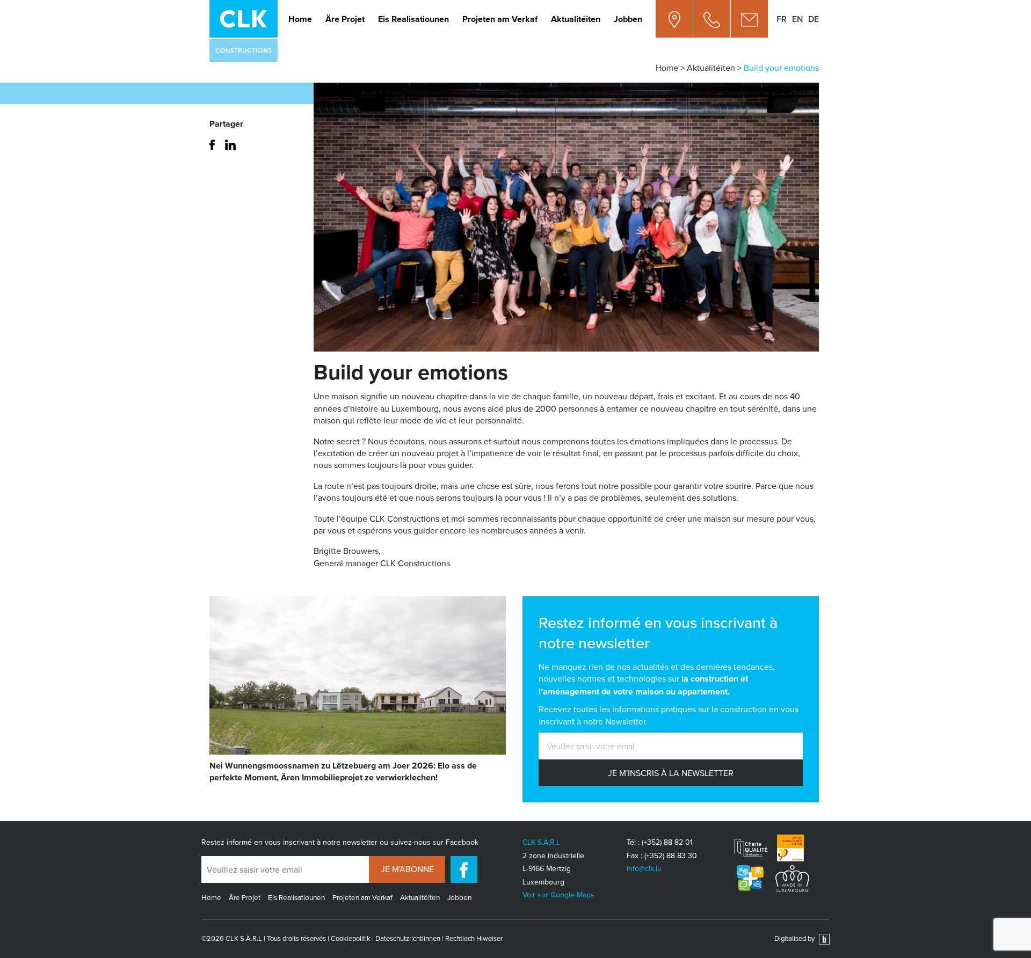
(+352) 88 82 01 (667, 842)
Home (300, 19)
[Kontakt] (749, 19)
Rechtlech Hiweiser (474, 938)
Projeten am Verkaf (500, 19)
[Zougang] (674, 19)
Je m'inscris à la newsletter (671, 773)
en (797, 19)
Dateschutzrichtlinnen (407, 938)
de (813, 19)
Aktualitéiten (575, 19)
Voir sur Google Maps (558, 894)
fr (781, 19)
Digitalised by (795, 938)
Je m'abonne (407, 869)
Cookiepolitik (351, 938)
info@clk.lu (644, 868)
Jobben (628, 19)
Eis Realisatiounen (413, 19)
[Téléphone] (712, 19)
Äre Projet (345, 19)
